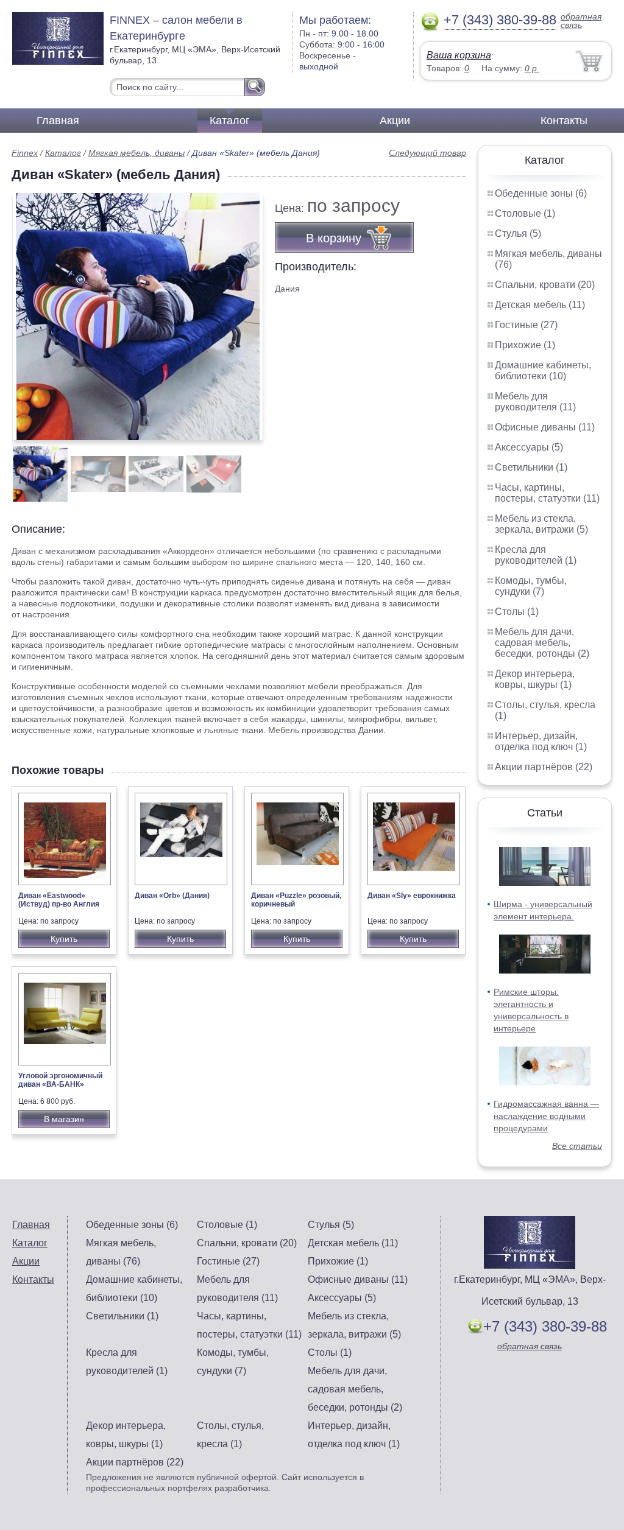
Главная (58, 120)
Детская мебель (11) (540, 305)
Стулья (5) (518, 233)
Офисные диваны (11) (545, 427)
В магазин (64, 1119)
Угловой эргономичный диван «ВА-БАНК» (60, 1080)
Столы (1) (517, 611)
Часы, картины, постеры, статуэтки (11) (547, 493)
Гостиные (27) (526, 325)
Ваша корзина (459, 55)
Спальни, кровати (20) (545, 284)
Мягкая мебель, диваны (136, 153)
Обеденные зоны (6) (541, 193)
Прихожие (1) (525, 345)
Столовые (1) (525, 213)
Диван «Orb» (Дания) (172, 895)
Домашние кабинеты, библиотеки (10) (543, 370)
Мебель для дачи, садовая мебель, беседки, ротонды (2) (542, 642)
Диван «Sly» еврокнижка (411, 895)
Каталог (230, 120)
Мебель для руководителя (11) (535, 401)
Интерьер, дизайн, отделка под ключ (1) (541, 741)
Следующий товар (427, 153)
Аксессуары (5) (529, 447)
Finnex (25, 153)
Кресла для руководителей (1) (535, 555)
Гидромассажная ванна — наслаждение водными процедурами (546, 1116)
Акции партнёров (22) (543, 767)
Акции (395, 120)
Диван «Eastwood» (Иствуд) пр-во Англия (58, 899)
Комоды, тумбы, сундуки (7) (531, 586)
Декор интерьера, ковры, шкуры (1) (535, 679)
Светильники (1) (531, 467)
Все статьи (577, 1146)
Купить (64, 939)
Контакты (564, 120)
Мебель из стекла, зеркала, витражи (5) (541, 524)
